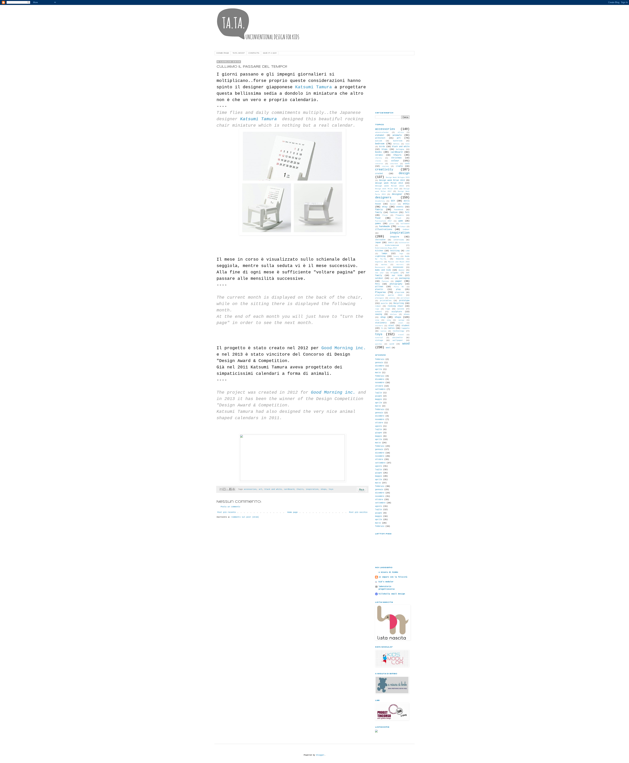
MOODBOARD (398, 267)
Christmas (396, 158)
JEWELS (391, 243)
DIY (393, 201)
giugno (378, 396)
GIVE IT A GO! (269, 53)
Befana (396, 144)
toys (331, 489)
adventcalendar (382, 132)
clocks (378, 161)
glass (391, 224)
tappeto (405, 328)
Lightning (380, 256)
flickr (385, 215)
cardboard (289, 489)
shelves (393, 314)
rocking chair (395, 306)
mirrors (400, 265)
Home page (292, 512)
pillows (379, 287)
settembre (380, 389)
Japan (378, 242)
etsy (384, 206)
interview (398, 240)
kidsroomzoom (392, 245)
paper (398, 281)
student (405, 325)
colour (395, 160)
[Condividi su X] (227, 489)
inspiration (312, 489)
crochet (379, 173)
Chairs (300, 489)
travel (401, 335)
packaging (404, 278)
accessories (250, 489)
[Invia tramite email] (221, 489)
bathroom (397, 141)
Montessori (380, 267)
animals (397, 135)
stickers (379, 326)
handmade (384, 226)
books (378, 152)
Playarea (380, 292)
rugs (387, 309)
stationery (381, 323)
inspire (394, 236)
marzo (378, 373)
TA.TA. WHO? (239, 53)
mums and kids (383, 270)
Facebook (398, 210)
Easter (393, 204)
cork (407, 163)
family (378, 212)
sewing (378, 314)
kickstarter (404, 243)
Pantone (385, 281)
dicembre (379, 366)
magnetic (379, 262)
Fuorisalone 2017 (383, 221)
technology (398, 331)
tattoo (383, 331)
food (377, 218)
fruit (398, 218)
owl (392, 278)
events (399, 207)
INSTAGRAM (380, 240)
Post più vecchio (358, 512)
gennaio (379, 363)
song (389, 320)
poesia (392, 298)
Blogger (320, 755)
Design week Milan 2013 (392, 180)
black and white (273, 489)
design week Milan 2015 (389, 186)
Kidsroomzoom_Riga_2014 (386, 248)
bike (408, 144)
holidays (402, 227)
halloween (405, 224)
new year (379, 273)
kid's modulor (386, 582)
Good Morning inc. (343, 348)
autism (378, 141)
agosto (378, 426)
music (401, 270)
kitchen (379, 251)
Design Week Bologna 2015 (398, 177)
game (400, 221)
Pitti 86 (399, 287)
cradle (399, 166)
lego (401, 254)
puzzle (384, 303)
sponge (401, 320)
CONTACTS (253, 53)
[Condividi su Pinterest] (233, 489)
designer (397, 194)
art (260, 489)
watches (378, 344)
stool (391, 325)
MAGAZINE (400, 259)
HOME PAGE (222, 53)
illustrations (383, 229)
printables (385, 301)
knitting (395, 251)
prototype (404, 300)
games (378, 223)
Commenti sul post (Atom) (245, 517)
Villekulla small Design (392, 594)
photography (396, 284)
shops (323, 489)
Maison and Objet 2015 (399, 262)
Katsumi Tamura (313, 87)
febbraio (379, 359)
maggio (378, 399)
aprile (378, 369)
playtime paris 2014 (388, 295)
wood (406, 343)
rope (377, 309)
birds (382, 146)
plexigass (379, 298)
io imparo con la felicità (393, 577)
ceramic (379, 155)
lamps (384, 253)
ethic (406, 203)
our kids (397, 275)
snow (377, 320)
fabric (379, 209)
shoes (407, 314)
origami (395, 273)
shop (383, 317)
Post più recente (226, 512)
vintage (379, 340)
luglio (378, 393)
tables (391, 328)
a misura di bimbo (388, 572)
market (384, 265)
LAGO (408, 251)
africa (401, 132)
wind (392, 344)
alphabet (379, 135)
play (398, 289)
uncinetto (397, 338)
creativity (384, 169)
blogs (384, 149)
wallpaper (398, 340)
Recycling (398, 303)
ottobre (379, 386)
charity (378, 158)
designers (383, 197)
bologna (400, 149)
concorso (379, 164)
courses (385, 166)
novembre (379, 383)
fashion (394, 212)
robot (378, 306)
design (404, 173)
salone (400, 309)
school (378, 312)
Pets (377, 284)
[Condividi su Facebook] (230, 489)
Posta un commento (230, 507)
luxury (396, 256)
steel (400, 323)
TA (382, 328)
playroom (399, 292)
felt (407, 212)
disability (380, 201)
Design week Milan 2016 (386, 189)
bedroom (379, 143)
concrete (394, 164)
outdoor (379, 278)
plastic (379, 289)
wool (388, 348)
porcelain (405, 298)
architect (380, 138)
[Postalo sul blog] (224, 489)
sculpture (396, 312)
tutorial (379, 338)
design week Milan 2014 (389, 183)
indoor (406, 229)
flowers (400, 215)
